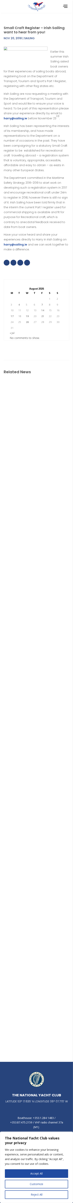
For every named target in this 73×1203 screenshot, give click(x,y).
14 (42, 310)
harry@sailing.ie (15, 118)
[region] (36, 1167)
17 (12, 316)
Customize (36, 1184)
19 (27, 316)
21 (42, 316)
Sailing (29, 38)
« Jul (12, 333)
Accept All (36, 1173)
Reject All (36, 1194)
